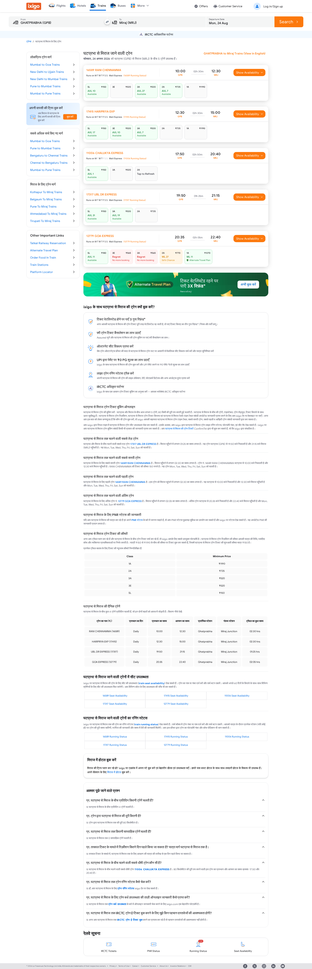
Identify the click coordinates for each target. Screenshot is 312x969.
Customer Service (148, 966)
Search (286, 21)
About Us (163, 966)
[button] (268, 6)
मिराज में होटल (114, 772)
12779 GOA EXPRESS (130, 501)
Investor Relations (177, 966)
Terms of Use (123, 966)
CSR (189, 966)
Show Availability (247, 72)
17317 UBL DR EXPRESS (143, 443)
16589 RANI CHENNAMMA (135, 463)
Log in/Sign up (273, 6)
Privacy (113, 966)
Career (135, 966)
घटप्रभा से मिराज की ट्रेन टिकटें (179, 428)
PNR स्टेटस (137, 520)
